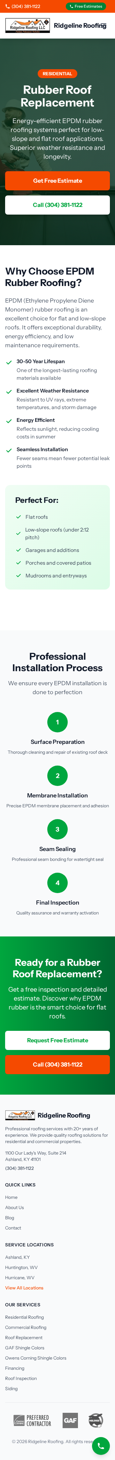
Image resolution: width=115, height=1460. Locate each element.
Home (11, 1197)
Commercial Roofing (25, 1327)
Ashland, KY (17, 1257)
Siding (11, 1388)
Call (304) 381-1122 (57, 205)
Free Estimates (88, 6)
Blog (9, 1218)
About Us (14, 1207)
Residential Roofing (24, 1317)
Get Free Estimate (57, 180)
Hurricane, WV (19, 1277)
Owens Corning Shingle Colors (35, 1358)
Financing (14, 1368)
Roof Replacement (23, 1337)
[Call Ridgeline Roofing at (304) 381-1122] (101, 1446)
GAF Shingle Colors (24, 1348)
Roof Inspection (21, 1378)
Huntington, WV (21, 1267)
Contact (13, 1228)
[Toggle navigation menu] (103, 25)
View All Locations (24, 1288)
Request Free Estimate (57, 1040)
